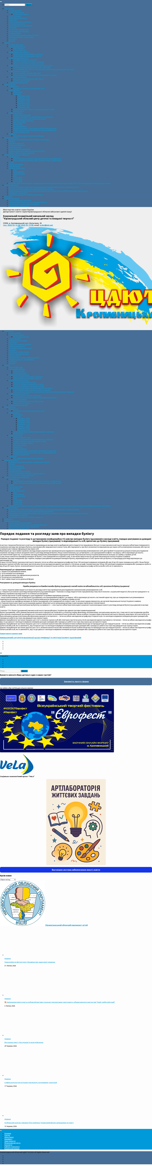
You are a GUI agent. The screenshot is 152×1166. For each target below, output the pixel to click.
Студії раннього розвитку (19, 71)
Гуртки (7, 43)
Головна (7, 1133)
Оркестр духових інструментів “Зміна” (28, 62)
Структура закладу (16, 12)
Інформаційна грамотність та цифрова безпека (28, 202)
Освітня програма (16, 45)
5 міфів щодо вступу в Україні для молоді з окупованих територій (30, 1082)
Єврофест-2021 (24, 105)
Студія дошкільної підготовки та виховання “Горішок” (35, 75)
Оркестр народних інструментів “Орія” (28, 64)
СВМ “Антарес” (19, 48)
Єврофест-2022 (24, 103)
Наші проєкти (9, 84)
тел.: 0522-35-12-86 (11, 225)
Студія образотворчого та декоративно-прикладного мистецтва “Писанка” (43, 69)
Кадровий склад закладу (19, 31)
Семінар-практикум (17, 168)
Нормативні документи (18, 193)
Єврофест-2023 (24, 102)
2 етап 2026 (17, 179)
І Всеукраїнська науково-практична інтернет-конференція (37, 159)
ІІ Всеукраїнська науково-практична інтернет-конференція (37, 160)
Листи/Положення (16, 143)
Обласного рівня (15, 113)
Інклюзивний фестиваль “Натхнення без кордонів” (34, 109)
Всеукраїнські (14, 90)
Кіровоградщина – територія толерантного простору (34, 128)
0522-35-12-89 (27, 225)
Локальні (12, 134)
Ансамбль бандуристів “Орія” (25, 60)
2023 (15, 170)
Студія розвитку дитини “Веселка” (27, 73)
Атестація (8, 196)
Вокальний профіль (17, 46)
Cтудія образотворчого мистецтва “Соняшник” (32, 67)
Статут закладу (15, 16)
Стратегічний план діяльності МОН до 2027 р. (27, 151)
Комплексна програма (18, 18)
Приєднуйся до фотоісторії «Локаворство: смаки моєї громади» (29, 962)
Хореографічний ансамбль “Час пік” (27, 56)
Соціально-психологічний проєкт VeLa (29, 88)
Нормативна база (11, 138)
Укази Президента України (19, 149)
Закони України (15, 147)
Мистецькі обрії (19, 122)
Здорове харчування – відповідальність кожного (33, 117)
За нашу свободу (19, 126)
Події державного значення (20, 200)
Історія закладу (15, 10)
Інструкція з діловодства (19, 29)
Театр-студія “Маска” (21, 81)
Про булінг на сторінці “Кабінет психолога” (26, 195)
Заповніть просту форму (76, 682)
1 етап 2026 (17, 178)
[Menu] (1, 1)
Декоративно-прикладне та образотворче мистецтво (31, 65)
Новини (7, 958)
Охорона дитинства (17, 145)
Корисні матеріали (11, 198)
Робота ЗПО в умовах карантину (21, 153)
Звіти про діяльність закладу (20, 26)
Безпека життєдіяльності (19, 206)
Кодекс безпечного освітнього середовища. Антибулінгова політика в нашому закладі (44, 187)
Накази (12, 141)
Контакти (13, 39)
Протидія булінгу (11, 185)
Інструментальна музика (18, 58)
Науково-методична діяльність (17, 155)
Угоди (11, 162)
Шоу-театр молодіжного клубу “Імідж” (28, 79)
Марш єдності (18, 111)
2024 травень (18, 172)
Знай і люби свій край (21, 115)
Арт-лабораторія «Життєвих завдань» (28, 136)
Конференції (14, 157)
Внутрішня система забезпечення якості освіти (76, 870)
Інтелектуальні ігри (21, 132)
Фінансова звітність (17, 24)
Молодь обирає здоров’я (23, 121)
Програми (13, 20)
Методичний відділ (21, 14)
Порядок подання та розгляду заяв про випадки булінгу (31, 189)
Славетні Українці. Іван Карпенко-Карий (29, 119)
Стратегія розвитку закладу (20, 22)
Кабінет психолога (11, 1147)
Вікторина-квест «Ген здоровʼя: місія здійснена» (23, 1042)
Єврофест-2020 (24, 107)
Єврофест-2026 (24, 96)
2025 (15, 176)
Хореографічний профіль (19, 52)
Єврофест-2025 (24, 98)
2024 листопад (19, 174)
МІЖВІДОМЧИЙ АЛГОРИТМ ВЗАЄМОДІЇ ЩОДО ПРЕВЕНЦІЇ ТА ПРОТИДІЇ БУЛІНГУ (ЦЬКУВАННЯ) (40, 638)
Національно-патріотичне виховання (24, 204)
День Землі (17, 92)
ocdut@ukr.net (46, 225)
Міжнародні (13, 86)
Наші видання (14, 166)
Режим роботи (15, 33)
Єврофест (17, 94)
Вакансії (12, 41)
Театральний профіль (18, 77)
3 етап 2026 (17, 181)
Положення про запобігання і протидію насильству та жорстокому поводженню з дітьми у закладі (48, 191)
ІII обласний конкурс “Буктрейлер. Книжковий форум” (35, 130)
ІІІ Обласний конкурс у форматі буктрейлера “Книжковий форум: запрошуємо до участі (39, 1123)
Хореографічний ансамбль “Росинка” (28, 54)
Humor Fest (17, 124)
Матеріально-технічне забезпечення (24, 35)
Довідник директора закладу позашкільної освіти (29, 140)
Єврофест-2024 (24, 100)
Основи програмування (18, 83)
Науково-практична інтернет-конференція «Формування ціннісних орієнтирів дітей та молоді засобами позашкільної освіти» (60, 183)
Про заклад (9, 8)
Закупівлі (12, 27)
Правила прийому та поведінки (21, 37)
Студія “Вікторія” (20, 50)
